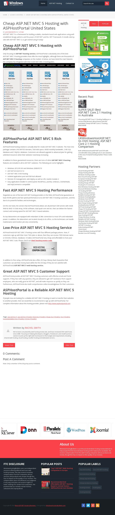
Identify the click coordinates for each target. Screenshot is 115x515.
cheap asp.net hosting (87, 479)
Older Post (69, 345)
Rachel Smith (33, 327)
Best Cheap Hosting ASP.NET (88, 203)
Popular (105, 24)
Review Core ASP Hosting (86, 233)
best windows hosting (87, 474)
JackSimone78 (10, 32)
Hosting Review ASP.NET (86, 205)
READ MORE (82, 125)
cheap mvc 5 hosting (53, 317)
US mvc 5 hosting (16, 15)
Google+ (93, 505)
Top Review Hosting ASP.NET (88, 223)
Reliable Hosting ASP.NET (86, 195)
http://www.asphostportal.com (59, 303)
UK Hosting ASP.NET (85, 191)
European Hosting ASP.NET (87, 179)
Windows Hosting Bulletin (86, 197)
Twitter (88, 505)
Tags (94, 24)
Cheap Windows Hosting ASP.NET (89, 231)
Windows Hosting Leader (86, 175)
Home (43, 3)
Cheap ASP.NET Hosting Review (89, 211)
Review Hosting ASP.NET (86, 201)
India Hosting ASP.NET (85, 227)
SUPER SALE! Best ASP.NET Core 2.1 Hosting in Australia (95, 112)
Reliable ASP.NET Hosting (86, 219)
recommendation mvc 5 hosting (13, 319)
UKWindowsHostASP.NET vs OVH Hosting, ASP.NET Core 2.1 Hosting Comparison (94, 142)
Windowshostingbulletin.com (55, 505)
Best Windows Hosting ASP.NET (88, 187)
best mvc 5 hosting (39, 317)
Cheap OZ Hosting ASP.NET (87, 209)
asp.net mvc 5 (12, 317)
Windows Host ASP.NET (86, 199)
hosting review (85, 487)
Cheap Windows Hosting (86, 217)
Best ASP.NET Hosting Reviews (25, 505)
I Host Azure (82, 229)
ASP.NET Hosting (55, 3)
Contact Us (70, 3)
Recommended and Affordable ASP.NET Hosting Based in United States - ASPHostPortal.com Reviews (62, 485)
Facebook (83, 505)
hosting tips (97, 487)
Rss (97, 505)
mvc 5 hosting (65, 317)
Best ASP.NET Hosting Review (88, 213)
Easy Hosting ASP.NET (85, 215)
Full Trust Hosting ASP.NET (87, 207)
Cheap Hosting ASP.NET (86, 173)
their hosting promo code (41, 240)
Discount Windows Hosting (87, 189)
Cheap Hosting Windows (86, 193)
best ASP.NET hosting (100, 470)
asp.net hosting (85, 470)
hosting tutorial (85, 492)
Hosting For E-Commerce (86, 185)
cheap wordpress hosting (88, 483)
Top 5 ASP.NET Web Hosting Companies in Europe (62, 469)
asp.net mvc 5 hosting (25, 317)
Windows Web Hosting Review (88, 221)
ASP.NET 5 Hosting (84, 225)
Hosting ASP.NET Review (86, 181)
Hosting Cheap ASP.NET (86, 183)
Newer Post (9, 345)
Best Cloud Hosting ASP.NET (87, 177)
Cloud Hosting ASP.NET (86, 171)
